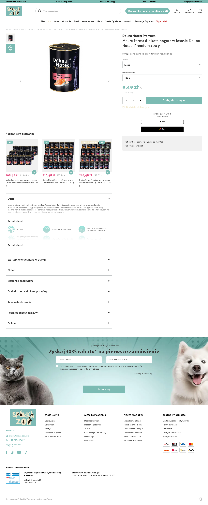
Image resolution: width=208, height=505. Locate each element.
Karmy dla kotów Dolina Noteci (50, 29)
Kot (49, 21)
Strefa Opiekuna (113, 21)
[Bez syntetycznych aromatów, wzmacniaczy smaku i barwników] (11, 239)
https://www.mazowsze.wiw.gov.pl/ (85, 473)
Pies (43, 21)
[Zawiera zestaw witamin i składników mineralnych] (82, 229)
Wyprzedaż (161, 21)
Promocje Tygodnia (144, 21)
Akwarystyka (88, 21)
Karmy (30, 29)
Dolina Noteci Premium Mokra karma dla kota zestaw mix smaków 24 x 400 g (58, 181)
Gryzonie (66, 21)
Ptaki (76, 21)
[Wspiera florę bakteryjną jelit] (46, 239)
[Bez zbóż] (11, 229)
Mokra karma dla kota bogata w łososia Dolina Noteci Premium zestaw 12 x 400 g (22, 183)
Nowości (128, 21)
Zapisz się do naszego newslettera (104, 345)
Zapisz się (104, 389)
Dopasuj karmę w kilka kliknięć (146, 10)
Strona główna (12, 29)
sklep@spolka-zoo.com (193, 1)
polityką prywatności (90, 369)
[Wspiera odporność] (82, 239)
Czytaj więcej (15, 221)
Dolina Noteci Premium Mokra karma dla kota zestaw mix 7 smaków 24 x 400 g (95, 183)
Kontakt (10, 430)
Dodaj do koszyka (174, 100)
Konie (56, 21)
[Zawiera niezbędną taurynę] (46, 229)
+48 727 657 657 (149, 1)
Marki (99, 21)
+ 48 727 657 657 (17, 440)
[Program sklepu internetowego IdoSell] (200, 499)
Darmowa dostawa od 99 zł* (16, 1)
